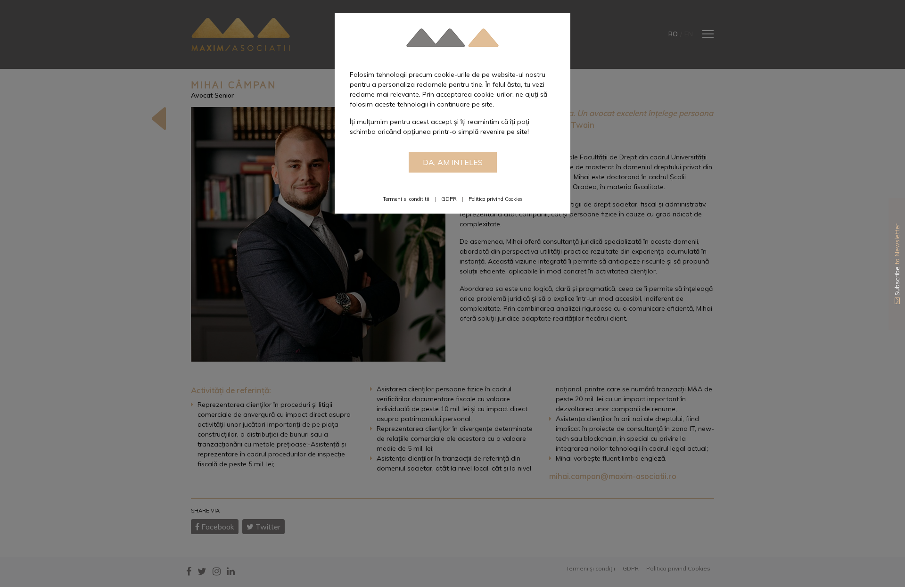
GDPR (449, 199)
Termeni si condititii (406, 199)
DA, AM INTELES (453, 162)
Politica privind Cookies (496, 199)
